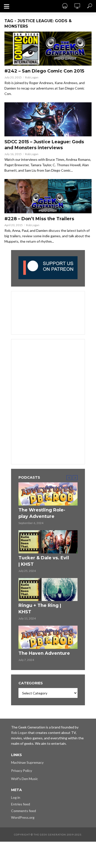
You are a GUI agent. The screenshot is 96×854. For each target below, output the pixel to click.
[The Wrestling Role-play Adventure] (48, 494)
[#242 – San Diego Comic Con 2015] (48, 49)
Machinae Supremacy (27, 762)
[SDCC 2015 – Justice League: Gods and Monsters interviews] (48, 119)
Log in (15, 797)
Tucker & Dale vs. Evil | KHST (43, 561)
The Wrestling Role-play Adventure (41, 513)
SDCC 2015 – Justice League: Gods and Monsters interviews (44, 144)
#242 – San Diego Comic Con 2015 (44, 71)
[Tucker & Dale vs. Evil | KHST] (48, 541)
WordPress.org (22, 817)
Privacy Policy (21, 770)
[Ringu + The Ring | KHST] (48, 589)
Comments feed (23, 811)
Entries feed (20, 804)
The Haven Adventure (44, 653)
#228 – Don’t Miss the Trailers (39, 218)
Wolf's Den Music (24, 779)
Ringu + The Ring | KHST (39, 609)
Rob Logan (31, 77)
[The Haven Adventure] (48, 637)
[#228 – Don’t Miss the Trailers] (48, 196)
